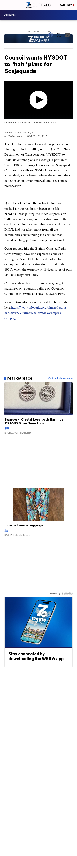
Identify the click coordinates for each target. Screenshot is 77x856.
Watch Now (66, 5)
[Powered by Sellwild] (67, 593)
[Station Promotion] (38, 39)
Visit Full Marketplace (60, 378)
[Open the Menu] (6, 5)
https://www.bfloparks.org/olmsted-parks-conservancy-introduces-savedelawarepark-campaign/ (36, 312)
